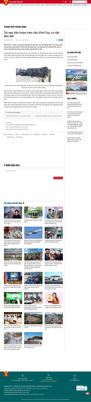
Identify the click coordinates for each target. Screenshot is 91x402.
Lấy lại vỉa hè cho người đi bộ (75, 62)
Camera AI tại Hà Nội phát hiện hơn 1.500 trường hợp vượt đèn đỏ (12, 287)
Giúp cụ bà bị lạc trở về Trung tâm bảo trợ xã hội (17, 129)
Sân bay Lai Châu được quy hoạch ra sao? (33, 326)
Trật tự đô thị (15, 5)
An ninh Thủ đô (16, 2)
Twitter (59, 40)
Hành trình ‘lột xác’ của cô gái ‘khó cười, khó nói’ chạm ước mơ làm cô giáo (12, 221)
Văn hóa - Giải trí (62, 5)
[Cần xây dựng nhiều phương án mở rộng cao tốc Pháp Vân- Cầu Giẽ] (54, 318)
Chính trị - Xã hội (24, 5)
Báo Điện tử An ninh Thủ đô (6, 2)
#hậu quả (52, 134)
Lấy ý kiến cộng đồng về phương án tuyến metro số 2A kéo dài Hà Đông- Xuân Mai (74, 105)
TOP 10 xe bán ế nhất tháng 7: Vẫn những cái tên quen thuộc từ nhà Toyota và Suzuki (53, 287)
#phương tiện (37, 134)
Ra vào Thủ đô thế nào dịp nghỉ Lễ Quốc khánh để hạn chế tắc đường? (33, 287)
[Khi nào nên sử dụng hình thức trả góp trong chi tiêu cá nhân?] (54, 298)
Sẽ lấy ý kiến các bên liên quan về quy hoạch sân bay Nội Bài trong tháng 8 (74, 139)
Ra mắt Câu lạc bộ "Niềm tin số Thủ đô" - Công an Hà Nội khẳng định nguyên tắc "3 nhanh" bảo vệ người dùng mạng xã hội (75, 125)
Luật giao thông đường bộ (74, 65)
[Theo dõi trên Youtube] (65, 2)
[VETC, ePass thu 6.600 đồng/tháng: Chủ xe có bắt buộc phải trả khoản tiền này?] (33, 298)
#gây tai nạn (45, 134)
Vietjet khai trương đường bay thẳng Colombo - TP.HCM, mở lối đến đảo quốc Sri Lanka (53, 263)
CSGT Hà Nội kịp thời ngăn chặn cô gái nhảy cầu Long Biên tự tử (21, 124)
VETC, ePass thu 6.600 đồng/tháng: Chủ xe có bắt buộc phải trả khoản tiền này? (33, 307)
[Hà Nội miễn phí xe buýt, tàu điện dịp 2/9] (33, 212)
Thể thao (69, 5)
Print (62, 40)
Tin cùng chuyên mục (13, 203)
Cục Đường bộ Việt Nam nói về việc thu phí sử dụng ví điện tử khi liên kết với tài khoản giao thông (12, 243)
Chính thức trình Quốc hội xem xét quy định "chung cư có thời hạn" (12, 327)
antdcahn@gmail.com (75, 380)
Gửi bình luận (58, 178)
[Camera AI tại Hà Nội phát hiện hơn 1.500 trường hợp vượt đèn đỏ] (13, 278)
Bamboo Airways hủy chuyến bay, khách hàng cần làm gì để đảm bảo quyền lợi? (33, 242)
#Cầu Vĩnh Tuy (19, 137)
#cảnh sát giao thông (26, 134)
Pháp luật (37, 5)
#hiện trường (10, 134)
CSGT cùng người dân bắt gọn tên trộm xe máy (17, 127)
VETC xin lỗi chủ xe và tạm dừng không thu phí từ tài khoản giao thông (12, 263)
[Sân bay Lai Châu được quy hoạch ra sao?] (33, 318)
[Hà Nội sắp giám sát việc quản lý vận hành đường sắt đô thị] (54, 233)
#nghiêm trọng (10, 137)
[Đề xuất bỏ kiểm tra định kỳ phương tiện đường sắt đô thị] (13, 298)
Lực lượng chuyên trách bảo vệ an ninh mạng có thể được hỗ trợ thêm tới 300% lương (53, 221)
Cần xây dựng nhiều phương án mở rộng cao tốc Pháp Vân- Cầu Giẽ (53, 327)
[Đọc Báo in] (70, 1)
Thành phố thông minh (51, 5)
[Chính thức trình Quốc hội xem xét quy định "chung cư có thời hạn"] (13, 318)
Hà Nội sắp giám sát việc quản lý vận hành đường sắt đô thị (53, 241)
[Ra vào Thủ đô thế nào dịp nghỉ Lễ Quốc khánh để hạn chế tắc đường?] (33, 278)
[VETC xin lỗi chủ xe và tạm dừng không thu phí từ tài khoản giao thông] (13, 254)
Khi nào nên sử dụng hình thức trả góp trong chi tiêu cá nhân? (53, 306)
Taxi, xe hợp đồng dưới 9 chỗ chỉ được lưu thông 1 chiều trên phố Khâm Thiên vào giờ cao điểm (12, 347)
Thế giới (32, 5)
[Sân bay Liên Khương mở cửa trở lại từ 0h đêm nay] (33, 338)
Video (42, 5)
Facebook (57, 40)
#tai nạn (17, 134)
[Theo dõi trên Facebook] (63, 2)
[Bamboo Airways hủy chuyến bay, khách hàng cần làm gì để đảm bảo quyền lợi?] (33, 233)
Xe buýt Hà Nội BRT (72, 57)
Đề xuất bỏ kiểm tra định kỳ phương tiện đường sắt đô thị (12, 306)
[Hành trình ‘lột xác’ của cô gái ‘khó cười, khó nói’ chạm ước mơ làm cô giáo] (13, 212)
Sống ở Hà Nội (76, 5)
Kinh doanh (84, 5)
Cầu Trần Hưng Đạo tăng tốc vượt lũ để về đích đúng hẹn (75, 133)
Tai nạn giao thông (72, 59)
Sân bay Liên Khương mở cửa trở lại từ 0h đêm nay (33, 346)
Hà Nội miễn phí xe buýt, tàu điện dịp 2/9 (33, 221)
